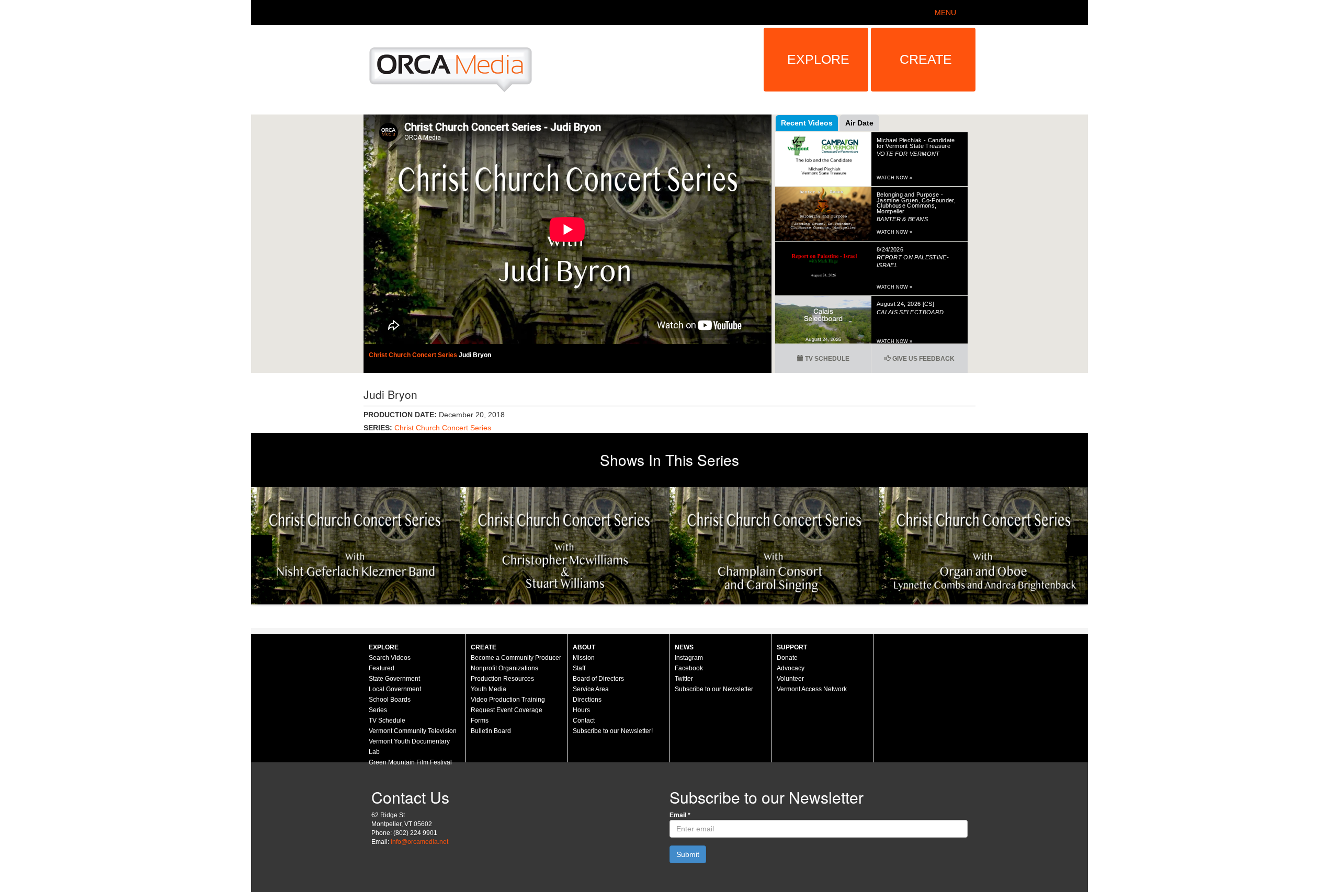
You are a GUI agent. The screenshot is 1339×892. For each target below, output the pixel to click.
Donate (787, 657)
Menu (945, 12)
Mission (584, 657)
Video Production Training (508, 699)
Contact (584, 720)
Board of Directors (598, 678)
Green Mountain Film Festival (410, 762)
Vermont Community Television (413, 731)
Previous (261, 545)
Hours (581, 710)
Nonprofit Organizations (504, 668)
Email (680, 815)
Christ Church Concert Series (414, 355)
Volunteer (790, 678)
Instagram (689, 657)
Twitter (684, 678)
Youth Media (488, 689)
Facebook (689, 668)
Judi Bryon (475, 355)
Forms (480, 720)
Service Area (591, 689)
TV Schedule (826, 358)
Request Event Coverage (506, 710)
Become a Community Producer (516, 657)
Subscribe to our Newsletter (714, 689)
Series (378, 710)
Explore (818, 59)
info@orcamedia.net (419, 841)
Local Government (395, 689)
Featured (381, 668)
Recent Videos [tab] (807, 123)
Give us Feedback (923, 358)
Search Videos (390, 657)
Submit (687, 854)
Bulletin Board (491, 731)
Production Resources (502, 678)
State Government (394, 678)
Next (1077, 545)
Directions (587, 699)
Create (926, 59)
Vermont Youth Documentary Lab (409, 747)
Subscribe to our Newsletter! (613, 731)
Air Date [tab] (859, 123)
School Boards (390, 699)
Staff (579, 668)
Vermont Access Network (812, 689)
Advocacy (790, 668)
